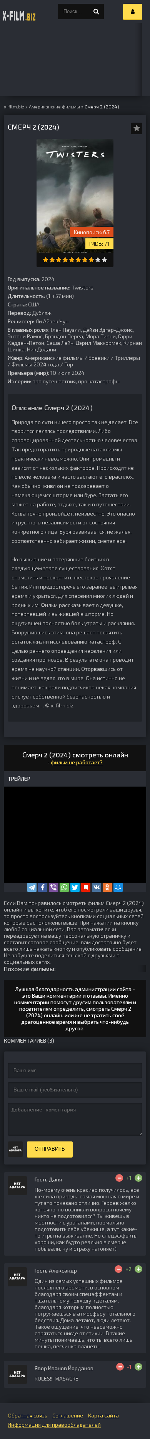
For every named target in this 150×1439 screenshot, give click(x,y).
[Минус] (119, 1178)
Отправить (50, 1149)
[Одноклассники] (107, 887)
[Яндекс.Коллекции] (85, 887)
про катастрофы (99, 381)
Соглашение (67, 1415)
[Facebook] (42, 887)
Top (68, 364)
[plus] (138, 1178)
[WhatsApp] (64, 887)
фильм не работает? (77, 762)
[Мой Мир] (118, 887)
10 (104, 259)
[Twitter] (75, 887)
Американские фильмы (54, 357)
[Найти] (96, 11)
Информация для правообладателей (54, 1424)
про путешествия (54, 381)
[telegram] (32, 887)
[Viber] (53, 887)
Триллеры (127, 357)
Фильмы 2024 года (35, 364)
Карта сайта (103, 1415)
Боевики (99, 357)
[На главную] (19, 11)
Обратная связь (27, 1415)
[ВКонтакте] (96, 887)
